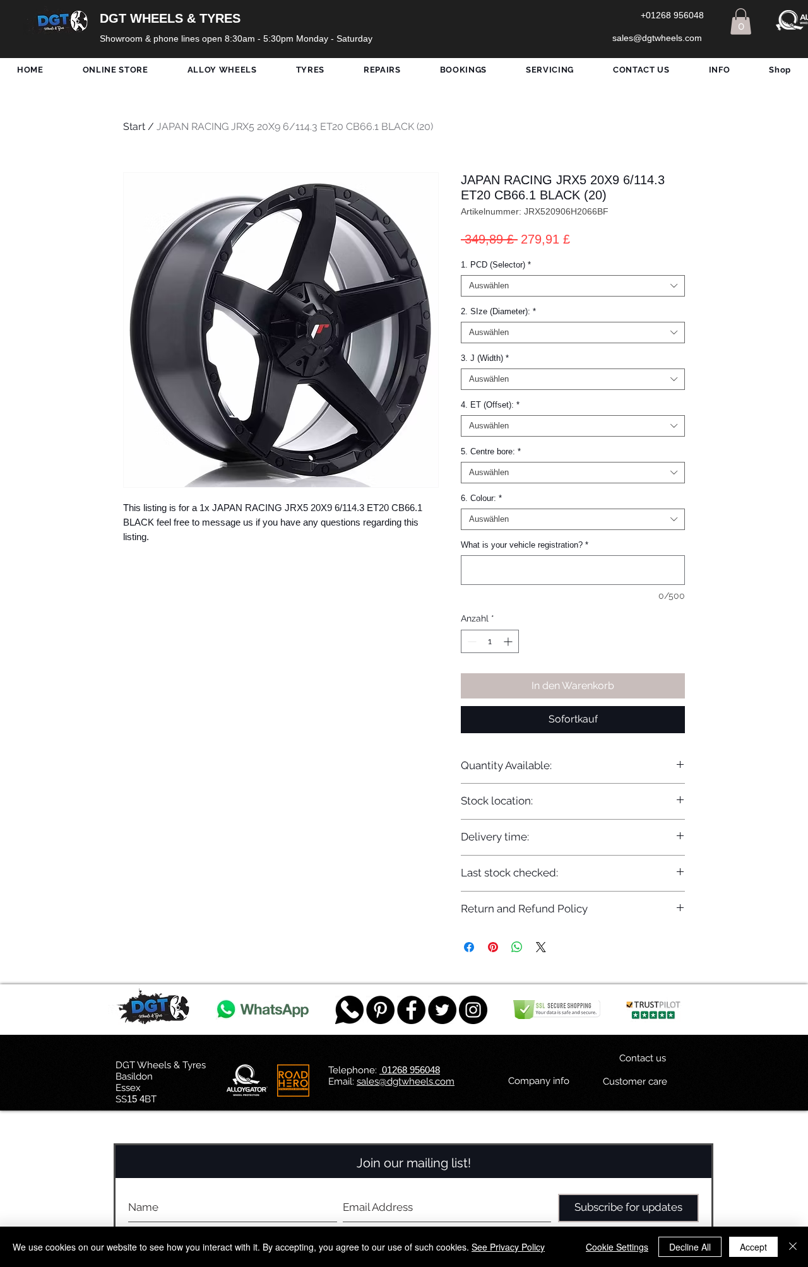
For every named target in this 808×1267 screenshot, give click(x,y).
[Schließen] (792, 1247)
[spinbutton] (489, 641)
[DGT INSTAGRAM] (473, 1010)
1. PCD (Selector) (496, 264)
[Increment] (509, 641)
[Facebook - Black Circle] (411, 1010)
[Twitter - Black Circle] (442, 1010)
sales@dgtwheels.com (405, 1081)
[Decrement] (470, 641)
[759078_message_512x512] (349, 1010)
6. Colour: (481, 498)
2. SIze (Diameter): (498, 311)
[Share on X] (541, 947)
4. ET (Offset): (490, 405)
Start (134, 127)
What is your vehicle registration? (524, 545)
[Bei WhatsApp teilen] (517, 947)
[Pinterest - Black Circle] (380, 1010)
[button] (741, 21)
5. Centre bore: (491, 451)
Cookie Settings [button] (617, 1246)
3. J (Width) (485, 358)
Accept (753, 1246)
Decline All (690, 1246)
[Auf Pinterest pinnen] (493, 947)
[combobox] (573, 286)
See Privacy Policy (508, 1246)
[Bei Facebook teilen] (469, 947)
